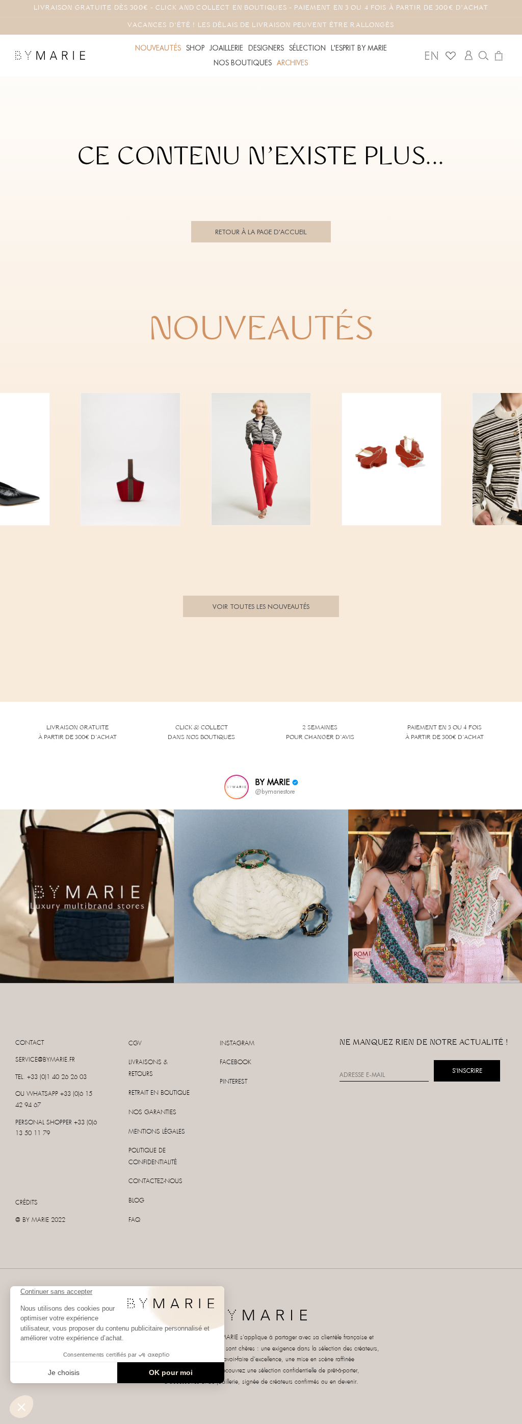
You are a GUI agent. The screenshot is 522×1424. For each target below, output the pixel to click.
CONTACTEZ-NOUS (155, 1181)
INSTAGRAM (237, 1043)
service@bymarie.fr (45, 1060)
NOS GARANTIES (152, 1112)
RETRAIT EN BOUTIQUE (159, 1093)
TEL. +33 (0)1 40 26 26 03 (51, 1077)
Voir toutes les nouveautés (261, 606)
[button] (195, 48)
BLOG (136, 1200)
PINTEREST (233, 1081)
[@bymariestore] (236, 787)
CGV (135, 1043)
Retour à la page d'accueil (261, 232)
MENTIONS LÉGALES (156, 1131)
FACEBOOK (235, 1062)
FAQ (134, 1220)
